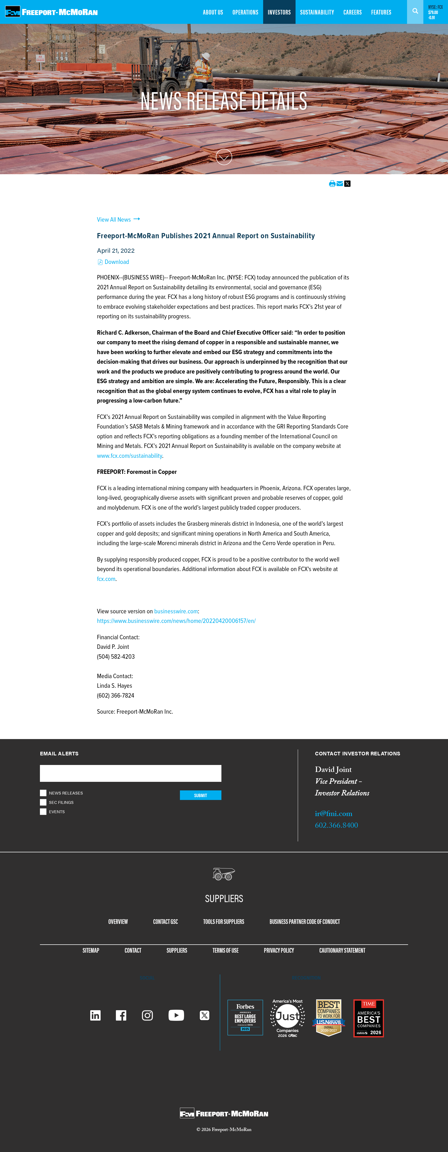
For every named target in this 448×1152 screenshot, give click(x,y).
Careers (353, 12)
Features (381, 12)
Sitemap (91, 950)
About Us (213, 12)
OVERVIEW (118, 921)
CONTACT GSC (165, 921)
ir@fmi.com (333, 814)
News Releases (66, 793)
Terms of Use (226, 950)
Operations (245, 12)
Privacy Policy (279, 950)
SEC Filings (61, 802)
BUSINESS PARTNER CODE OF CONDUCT (305, 921)
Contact (133, 950)
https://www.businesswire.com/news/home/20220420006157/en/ (176, 621)
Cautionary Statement (342, 950)
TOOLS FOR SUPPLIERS (223, 921)
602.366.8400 (336, 826)
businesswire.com (176, 611)
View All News (114, 220)
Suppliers (177, 950)
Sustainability (317, 12)
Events (57, 811)
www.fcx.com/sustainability (129, 456)
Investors (279, 12)
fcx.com (106, 579)
